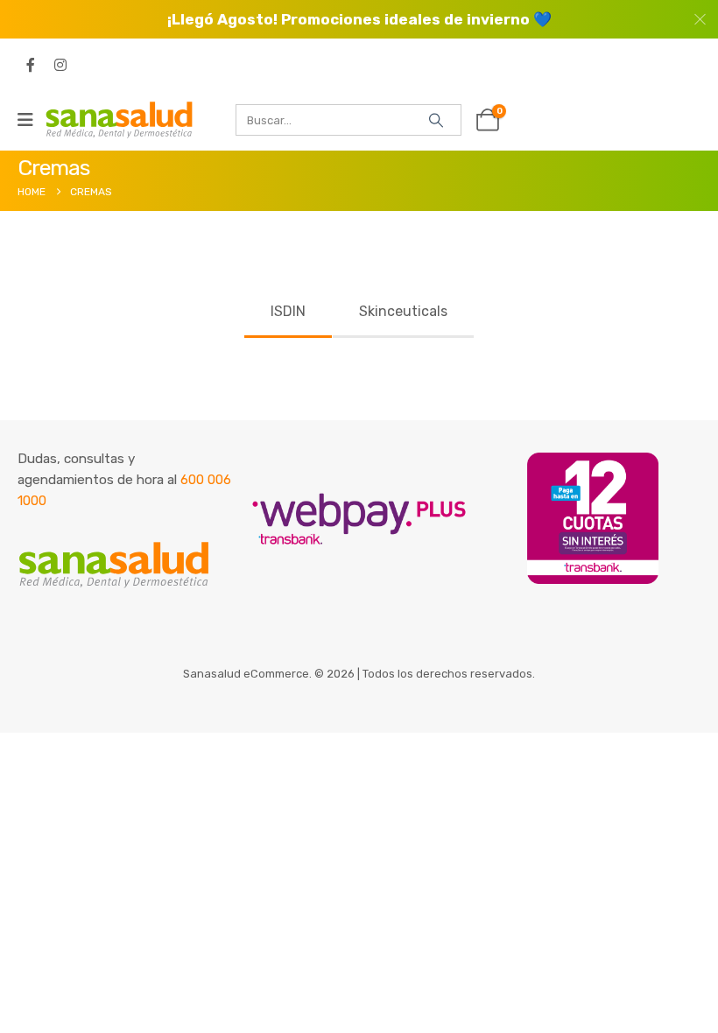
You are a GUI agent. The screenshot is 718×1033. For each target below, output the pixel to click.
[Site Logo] (119, 119)
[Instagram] (60, 65)
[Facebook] (30, 65)
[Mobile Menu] (31, 120)
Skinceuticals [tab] (403, 311)
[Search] (436, 120)
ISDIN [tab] (288, 311)
